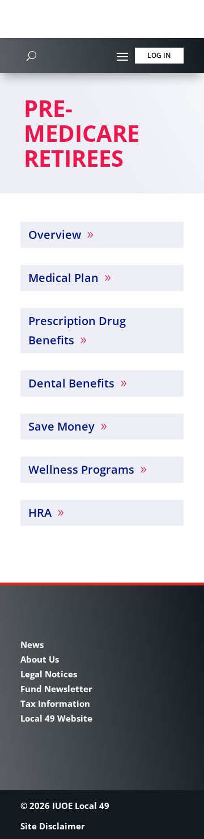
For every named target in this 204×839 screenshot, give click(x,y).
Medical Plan (63, 277)
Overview (54, 234)
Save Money (61, 426)
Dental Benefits (71, 383)
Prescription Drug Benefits (77, 330)
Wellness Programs (81, 469)
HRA (40, 512)
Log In (159, 55)
